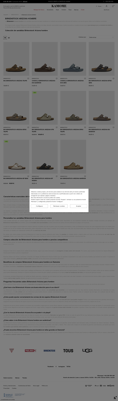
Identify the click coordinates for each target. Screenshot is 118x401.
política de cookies (54, 197)
